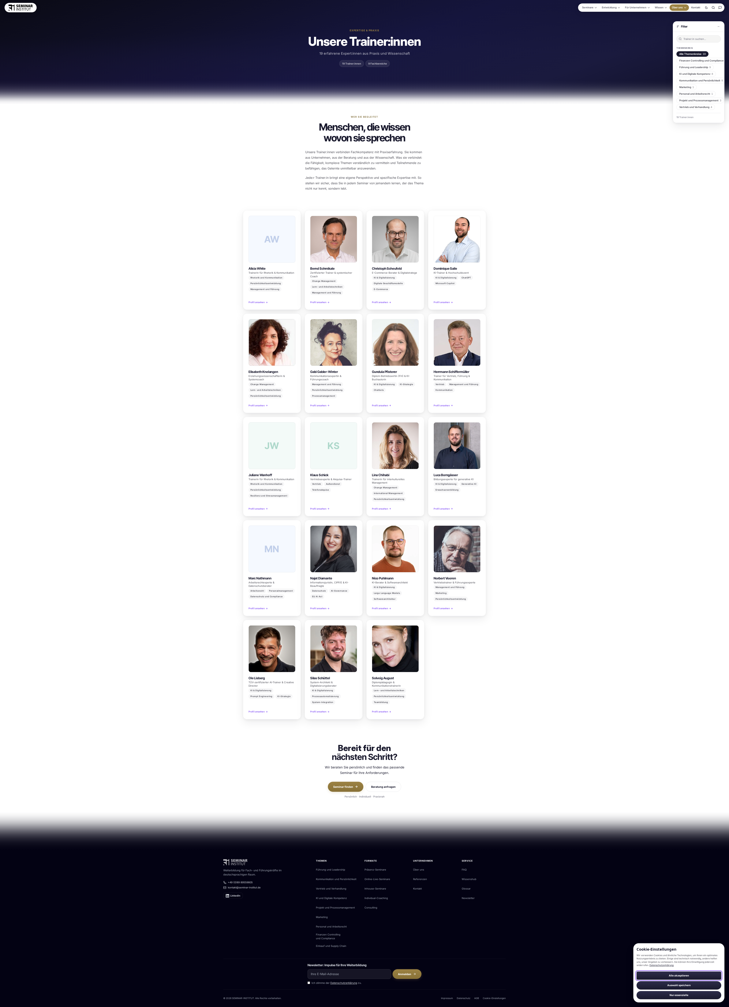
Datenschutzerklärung (661, 965)
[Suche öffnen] (713, 8)
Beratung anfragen (383, 786)
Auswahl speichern (679, 985)
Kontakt (695, 7)
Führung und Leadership (695, 67)
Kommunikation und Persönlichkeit (701, 80)
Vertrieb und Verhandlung (695, 107)
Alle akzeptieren (679, 975)
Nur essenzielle (679, 995)
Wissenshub (469, 879)
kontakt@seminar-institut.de (244, 887)
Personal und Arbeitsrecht (696, 93)
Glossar (466, 888)
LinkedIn (235, 895)
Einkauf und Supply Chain (331, 945)
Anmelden (404, 974)
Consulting (370, 907)
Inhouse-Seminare (375, 888)
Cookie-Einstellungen (494, 998)
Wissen (659, 7)
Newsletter (468, 898)
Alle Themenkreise (692, 53)
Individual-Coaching (376, 898)
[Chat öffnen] (720, 8)
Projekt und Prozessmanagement (700, 100)
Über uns (677, 7)
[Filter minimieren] (718, 26)
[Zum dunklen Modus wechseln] (706, 8)
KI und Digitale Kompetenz (696, 73)
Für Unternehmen (635, 7)
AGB (476, 998)
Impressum (447, 998)
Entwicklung (609, 7)
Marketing (686, 87)
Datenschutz (463, 998)
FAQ (464, 869)
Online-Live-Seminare (377, 879)
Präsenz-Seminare (375, 869)
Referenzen (420, 879)
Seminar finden (343, 786)
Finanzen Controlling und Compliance (328, 936)
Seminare (587, 7)
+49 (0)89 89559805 (240, 882)
